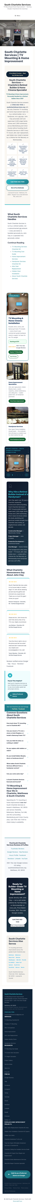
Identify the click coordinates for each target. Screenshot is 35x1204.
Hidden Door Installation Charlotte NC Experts (17, 1131)
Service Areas (8, 1064)
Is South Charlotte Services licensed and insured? (15, 781)
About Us (7, 1068)
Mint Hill (18, 960)
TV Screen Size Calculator (12, 1052)
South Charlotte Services (17, 4)
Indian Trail (18, 962)
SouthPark (11, 967)
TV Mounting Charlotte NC (12, 1020)
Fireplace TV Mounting (11, 1024)
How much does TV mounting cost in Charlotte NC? (16, 724)
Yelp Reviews (23, 852)
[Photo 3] (17, 475)
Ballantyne (18, 955)
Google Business (9, 1077)
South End (17, 965)
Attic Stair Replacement (11, 1035)
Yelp (6, 1081)
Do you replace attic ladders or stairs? (16, 749)
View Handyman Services (17, 439)
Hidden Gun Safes (9, 1135)
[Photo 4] (20, 475)
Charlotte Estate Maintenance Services (15, 1159)
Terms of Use (16, 1188)
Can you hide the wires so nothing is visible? (15, 742)
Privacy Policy (8, 1188)
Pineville (24, 960)
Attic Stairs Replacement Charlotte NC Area (17, 1127)
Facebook (22, 709)
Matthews (11, 955)
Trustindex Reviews (17, 849)
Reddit (6, 1112)
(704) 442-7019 (9, 1012)
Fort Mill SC (12, 962)
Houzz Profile (13, 855)
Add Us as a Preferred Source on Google (19, 1174)
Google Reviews (12, 852)
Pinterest (7, 1116)
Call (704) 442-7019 (17, 182)
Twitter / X (7, 1120)
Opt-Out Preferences (10, 1191)
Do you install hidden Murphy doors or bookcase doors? (16, 757)
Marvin (22, 967)
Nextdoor (11, 858)
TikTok (6, 1093)
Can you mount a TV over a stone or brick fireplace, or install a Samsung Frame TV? (16, 733)
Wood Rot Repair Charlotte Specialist (15, 1163)
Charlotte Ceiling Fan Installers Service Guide (17, 1149)
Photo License (24, 1188)
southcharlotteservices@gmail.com (14, 1014)
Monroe (18, 967)
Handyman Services (10, 1043)
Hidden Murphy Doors (10, 1039)
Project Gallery (9, 1060)
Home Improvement (10, 1031)
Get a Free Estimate (17, 188)
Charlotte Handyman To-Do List (13, 1139)
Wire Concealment (10, 1027)
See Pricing (13, 356)
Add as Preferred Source (17, 695)
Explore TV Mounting (15, 352)
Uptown (11, 965)
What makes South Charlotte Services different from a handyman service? (16, 766)
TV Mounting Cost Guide (11, 1049)
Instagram (7, 1089)
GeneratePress (17, 1201)
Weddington (12, 960)
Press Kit (7, 1072)
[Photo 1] (12, 475)
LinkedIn (18, 858)
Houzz (6, 1100)
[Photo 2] (15, 475)
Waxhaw (18, 957)
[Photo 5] (23, 475)
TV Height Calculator (10, 1056)
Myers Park (11, 957)
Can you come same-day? (15, 774)
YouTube (15, 709)
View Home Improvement (17, 401)
